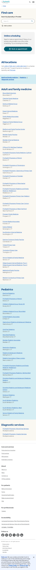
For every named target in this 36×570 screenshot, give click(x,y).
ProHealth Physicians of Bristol (12, 158)
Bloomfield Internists (9, 93)
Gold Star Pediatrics (9, 329)
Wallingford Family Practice (11, 270)
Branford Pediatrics (9, 293)
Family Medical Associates (11, 116)
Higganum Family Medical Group (12, 122)
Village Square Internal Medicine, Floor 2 (15, 265)
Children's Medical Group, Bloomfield (14, 311)
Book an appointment (19, 49)
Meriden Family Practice (10, 134)
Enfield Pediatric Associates (11, 317)
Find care (12, 70)
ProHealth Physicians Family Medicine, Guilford (17, 152)
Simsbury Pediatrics (9, 395)
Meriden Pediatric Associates (11, 340)
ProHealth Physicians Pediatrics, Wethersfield (16, 373)
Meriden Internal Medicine (11, 140)
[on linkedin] (21, 535)
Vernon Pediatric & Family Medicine (13, 257)
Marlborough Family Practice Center (14, 129)
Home (4, 6)
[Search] (30, 2)
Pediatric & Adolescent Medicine (12, 353)
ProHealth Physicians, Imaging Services (15, 434)
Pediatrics (23, 77)
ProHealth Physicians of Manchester (14, 183)
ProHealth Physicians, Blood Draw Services (16, 429)
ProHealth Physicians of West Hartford (15, 209)
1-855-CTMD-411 (9, 66)
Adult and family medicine (9, 77)
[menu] (33, 2)
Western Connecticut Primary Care (13, 278)
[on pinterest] (17, 535)
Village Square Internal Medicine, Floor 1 (15, 263)
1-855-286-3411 (21, 66)
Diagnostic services (8, 79)
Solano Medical (7, 227)
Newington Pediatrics (9, 347)
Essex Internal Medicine (10, 111)
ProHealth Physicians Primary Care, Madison (16, 196)
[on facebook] (2, 535)
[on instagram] (6, 535)
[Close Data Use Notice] (34, 557)
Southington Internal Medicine (12, 232)
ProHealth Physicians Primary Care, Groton (16, 203)
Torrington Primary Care (10, 250)
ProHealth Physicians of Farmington (14, 165)
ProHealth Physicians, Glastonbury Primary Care (17, 171)
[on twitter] (14, 535)
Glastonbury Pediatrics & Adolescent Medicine (17, 322)
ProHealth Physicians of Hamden (13, 176)
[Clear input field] (32, 21)
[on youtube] (10, 535)
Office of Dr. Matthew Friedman (12, 147)
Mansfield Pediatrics (9, 335)
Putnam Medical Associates (11, 221)
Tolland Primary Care (9, 245)
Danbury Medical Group (10, 104)
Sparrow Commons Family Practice (13, 239)
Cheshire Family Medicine (10, 98)
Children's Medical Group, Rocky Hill (14, 304)
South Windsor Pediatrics (10, 400)
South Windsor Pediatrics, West (12, 408)
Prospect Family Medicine (10, 214)
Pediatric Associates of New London (14, 358)
